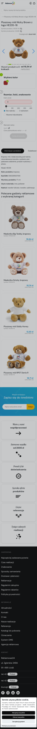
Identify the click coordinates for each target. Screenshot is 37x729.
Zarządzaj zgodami (18, 721)
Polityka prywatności (9, 726)
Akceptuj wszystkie (18, 713)
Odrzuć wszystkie (18, 717)
